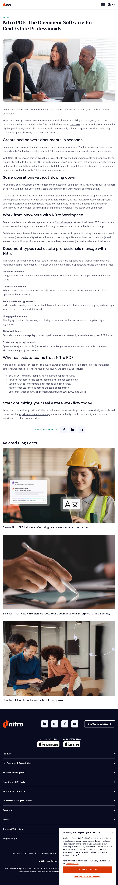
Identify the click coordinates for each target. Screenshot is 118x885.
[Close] (112, 832)
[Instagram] (54, 723)
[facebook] (63, 429)
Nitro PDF (75, 124)
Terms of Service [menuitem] (48, 853)
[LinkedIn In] (44, 723)
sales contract (41, 151)
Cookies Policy (72, 863)
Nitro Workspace (64, 222)
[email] (81, 429)
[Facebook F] (64, 723)
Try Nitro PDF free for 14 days (34, 414)
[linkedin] (72, 429)
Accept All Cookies (87, 869)
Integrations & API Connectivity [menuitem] (25, 853)
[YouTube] (74, 723)
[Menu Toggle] (103, 4)
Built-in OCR (35, 162)
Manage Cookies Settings (87, 877)
